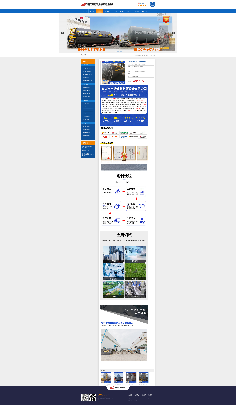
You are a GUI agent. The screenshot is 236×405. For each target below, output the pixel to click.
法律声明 (130, 400)
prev (62, 33)
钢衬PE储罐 (152, 55)
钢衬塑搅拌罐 (87, 87)
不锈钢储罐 (86, 119)
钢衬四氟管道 (87, 126)
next (173, 33)
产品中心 (143, 55)
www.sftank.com (86, 153)
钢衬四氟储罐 (87, 113)
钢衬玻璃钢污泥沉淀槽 (88, 74)
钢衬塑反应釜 (87, 90)
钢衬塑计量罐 (87, 96)
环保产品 (86, 64)
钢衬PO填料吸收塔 (88, 68)
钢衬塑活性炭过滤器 (88, 80)
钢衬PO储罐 (86, 106)
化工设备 (86, 84)
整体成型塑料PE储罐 (88, 116)
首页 (140, 55)
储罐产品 (147, 55)
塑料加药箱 (86, 77)
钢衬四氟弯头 (87, 129)
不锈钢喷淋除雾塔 (87, 71)
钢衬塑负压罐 (87, 93)
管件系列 (86, 123)
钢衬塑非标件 (87, 135)
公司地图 (135, 400)
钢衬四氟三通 (87, 132)
